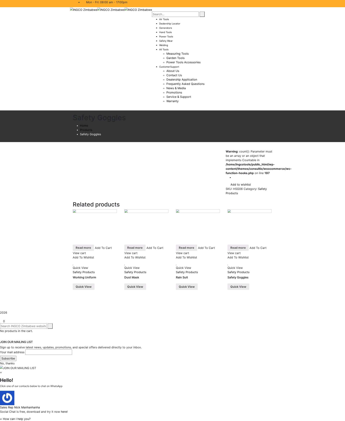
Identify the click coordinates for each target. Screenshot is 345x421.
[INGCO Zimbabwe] (83, 9)
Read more (83, 247)
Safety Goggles (238, 277)
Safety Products (84, 272)
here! (64, 411)
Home (84, 125)
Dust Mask (131, 277)
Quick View (84, 286)
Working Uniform (84, 277)
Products (86, 130)
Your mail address (12, 352)
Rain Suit (182, 277)
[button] (172, 400)
